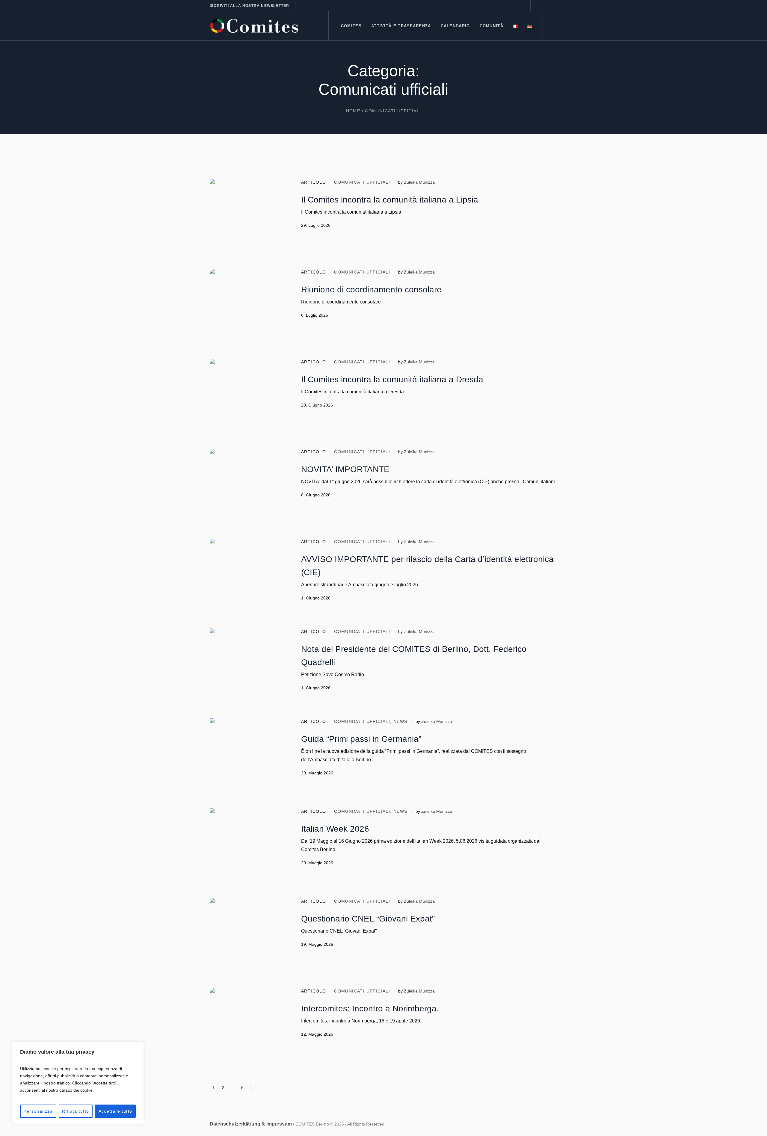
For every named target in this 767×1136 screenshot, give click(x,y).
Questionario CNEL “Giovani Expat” (368, 918)
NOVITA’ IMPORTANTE (345, 469)
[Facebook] (538, 5)
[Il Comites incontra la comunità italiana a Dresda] (249, 398)
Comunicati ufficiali (362, 182)
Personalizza (38, 1111)
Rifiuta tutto (75, 1111)
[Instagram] (545, 5)
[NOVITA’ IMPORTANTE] (249, 488)
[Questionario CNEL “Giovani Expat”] (249, 937)
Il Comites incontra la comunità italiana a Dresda (392, 379)
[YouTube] (552, 5)
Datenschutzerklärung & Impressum (251, 1123)
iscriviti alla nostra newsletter (249, 6)
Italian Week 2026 (335, 828)
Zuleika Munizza (419, 182)
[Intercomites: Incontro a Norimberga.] (249, 1027)
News (400, 721)
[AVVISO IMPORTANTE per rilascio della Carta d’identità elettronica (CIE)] (249, 578)
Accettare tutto (115, 1111)
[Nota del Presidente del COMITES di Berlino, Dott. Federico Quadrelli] (249, 667)
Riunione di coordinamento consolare (371, 289)
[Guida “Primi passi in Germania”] (249, 757)
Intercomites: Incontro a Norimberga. (370, 1008)
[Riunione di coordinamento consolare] (249, 308)
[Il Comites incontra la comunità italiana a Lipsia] (249, 218)
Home (353, 110)
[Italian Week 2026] (249, 847)
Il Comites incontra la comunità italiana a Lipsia (389, 199)
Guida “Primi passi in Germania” (361, 739)
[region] (78, 1083)
